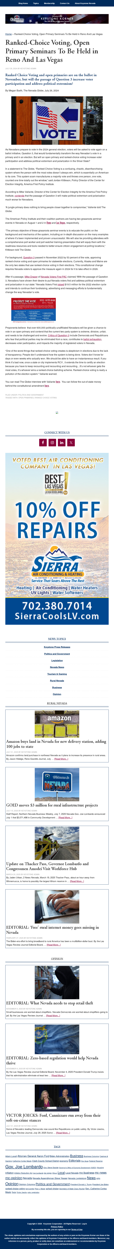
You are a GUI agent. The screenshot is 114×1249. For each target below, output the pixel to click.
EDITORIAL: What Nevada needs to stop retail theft (49, 1003)
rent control (29, 1188)
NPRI (98, 1178)
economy (64, 1160)
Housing (100, 1167)
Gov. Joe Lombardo (24, 1166)
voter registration (33, 1192)
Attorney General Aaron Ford (33, 1156)
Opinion (57, 694)
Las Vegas (60, 222)
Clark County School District (45, 1160)
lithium (54, 1173)
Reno (49, 222)
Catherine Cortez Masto (22, 1161)
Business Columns (91, 1156)
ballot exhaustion (92, 339)
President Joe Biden (100, 1184)
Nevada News (57, 667)
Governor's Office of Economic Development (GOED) (77, 1167)
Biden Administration (59, 1156)
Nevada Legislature (77, 1178)
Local (61, 1172)
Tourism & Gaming (57, 674)
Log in (84, 1223)
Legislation (57, 660)
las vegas (48, 1173)
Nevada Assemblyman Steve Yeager (50, 1178)
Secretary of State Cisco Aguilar (72, 1188)
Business (57, 687)
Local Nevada (72, 1172)
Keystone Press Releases (57, 647)
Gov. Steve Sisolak (50, 1167)
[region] (57, 539)
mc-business (86, 1172)
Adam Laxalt (11, 1156)
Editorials (75, 1160)
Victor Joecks (22, 1192)
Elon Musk (84, 1161)
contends (19, 195)
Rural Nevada (57, 680)
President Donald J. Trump (81, 1184)
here (58, 381)
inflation (9, 1172)
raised (61, 284)
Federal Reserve (96, 1161)
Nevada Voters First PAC (54, 276)
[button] (57, 539)
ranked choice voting (46, 397)
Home (8, 34)
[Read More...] (61, 758)
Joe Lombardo (38, 1173)
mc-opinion (13, 1177)
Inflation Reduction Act (23, 1173)
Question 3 (29, 257)
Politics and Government (31, 394)
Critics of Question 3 (58, 335)
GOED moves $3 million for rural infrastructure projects (52, 806)
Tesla (14, 1192)
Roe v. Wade (40, 1188)
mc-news (101, 1172)
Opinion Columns (27, 1184)
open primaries (26, 397)
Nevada (27, 1178)
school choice (52, 1188)
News (91, 1177)
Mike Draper (31, 276)
